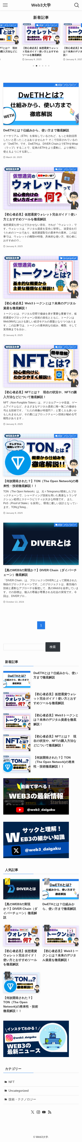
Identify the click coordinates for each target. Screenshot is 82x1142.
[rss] (49, 1112)
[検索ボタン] (77, 5)
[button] (33, 65)
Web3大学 (41, 5)
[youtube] (44, 1112)
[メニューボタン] (5, 5)
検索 (53, 647)
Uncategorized (19, 1090)
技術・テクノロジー (22, 1099)
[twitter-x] (32, 1112)
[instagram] (38, 1112)
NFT (12, 1082)
